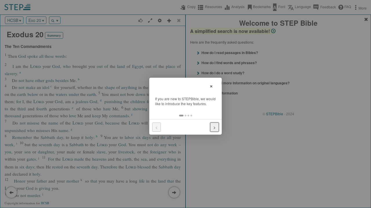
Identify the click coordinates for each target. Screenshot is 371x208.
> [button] (214, 127)
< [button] (156, 127)
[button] (181, 115)
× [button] (211, 85)
